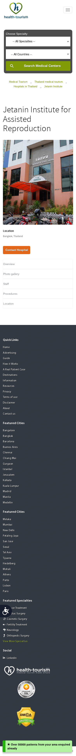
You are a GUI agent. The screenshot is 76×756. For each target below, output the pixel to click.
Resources (9, 386)
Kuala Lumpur (11, 486)
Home (6, 347)
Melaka (7, 519)
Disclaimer (9, 403)
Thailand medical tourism (48, 81)
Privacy (7, 392)
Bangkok (8, 436)
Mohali (7, 569)
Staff (6, 283)
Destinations (10, 375)
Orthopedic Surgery (18, 636)
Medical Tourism (18, 81)
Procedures (10, 293)
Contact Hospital (16, 249)
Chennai (7, 452)
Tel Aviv (7, 552)
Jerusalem (9, 475)
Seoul (6, 547)
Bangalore (9, 430)
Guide (6, 358)
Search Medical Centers (42, 66)
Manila (7, 497)
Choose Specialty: (17, 33)
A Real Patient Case (14, 369)
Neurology (13, 630)
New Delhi (9, 530)
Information (10, 380)
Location (8, 303)
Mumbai (7, 525)
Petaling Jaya (11, 536)
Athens (7, 574)
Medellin (8, 502)
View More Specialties (15, 641)
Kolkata (7, 480)
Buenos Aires (10, 447)
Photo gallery (11, 273)
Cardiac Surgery (16, 613)
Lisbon (7, 586)
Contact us (9, 414)
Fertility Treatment (17, 625)
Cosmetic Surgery (17, 619)
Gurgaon (8, 464)
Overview (9, 264)
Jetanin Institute (53, 86)
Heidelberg (9, 563)
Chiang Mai (9, 458)
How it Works (10, 364)
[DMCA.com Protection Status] (26, 717)
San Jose (8, 541)
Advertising (9, 353)
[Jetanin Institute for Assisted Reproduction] (38, 182)
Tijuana (7, 558)
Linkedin (12, 658)
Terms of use (10, 397)
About (6, 408)
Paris (6, 591)
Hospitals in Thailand (25, 86)
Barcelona (8, 441)
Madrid (7, 491)
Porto (6, 580)
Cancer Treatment (17, 608)
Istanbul (7, 469)
